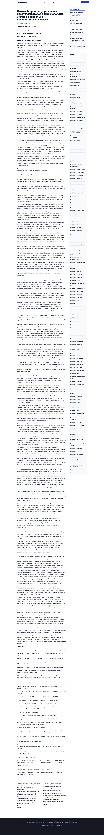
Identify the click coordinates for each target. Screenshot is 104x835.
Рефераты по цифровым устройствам (75, 418)
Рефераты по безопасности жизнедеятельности (76, 121)
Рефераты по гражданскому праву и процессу (76, 165)
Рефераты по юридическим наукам (76, 455)
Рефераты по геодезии (75, 151)
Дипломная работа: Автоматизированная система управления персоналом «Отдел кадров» (53, 803)
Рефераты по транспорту (76, 367)
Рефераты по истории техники (77, 199)
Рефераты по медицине (75, 250)
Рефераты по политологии (76, 297)
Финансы (64, 2)
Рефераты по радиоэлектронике (77, 311)
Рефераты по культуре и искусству (76, 231)
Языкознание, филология (76, 472)
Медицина (52, 2)
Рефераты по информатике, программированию (76, 193)
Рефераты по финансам (75, 399)
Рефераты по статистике (76, 330)
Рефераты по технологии (76, 361)
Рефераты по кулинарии (75, 227)
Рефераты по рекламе (75, 314)
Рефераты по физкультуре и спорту (76, 392)
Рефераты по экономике (76, 430)
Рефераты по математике (76, 247)
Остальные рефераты (75, 82)
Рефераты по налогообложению (77, 288)
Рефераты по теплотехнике (76, 358)
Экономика (71, 2)
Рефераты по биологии (75, 125)
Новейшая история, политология (77, 79)
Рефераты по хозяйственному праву (77, 414)
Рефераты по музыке (75, 280)
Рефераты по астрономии (76, 114)
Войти (78, 2)
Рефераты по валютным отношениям (75, 141)
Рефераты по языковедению (76, 462)
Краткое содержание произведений (75, 75)
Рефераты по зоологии (75, 183)
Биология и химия (74, 64)
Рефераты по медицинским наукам (76, 254)
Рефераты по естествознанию (77, 172)
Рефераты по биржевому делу (77, 128)
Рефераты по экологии (75, 422)
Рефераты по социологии (76, 327)
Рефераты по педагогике (76, 294)
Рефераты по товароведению (77, 364)
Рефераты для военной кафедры (75, 93)
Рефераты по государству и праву (31, 7)
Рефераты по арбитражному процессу (76, 107)
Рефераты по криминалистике (77, 221)
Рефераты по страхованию (76, 333)
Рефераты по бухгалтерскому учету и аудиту (77, 136)
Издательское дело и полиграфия (75, 67)
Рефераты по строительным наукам (76, 337)
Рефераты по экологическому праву (77, 426)
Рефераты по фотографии (76, 407)
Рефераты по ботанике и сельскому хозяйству (76, 132)
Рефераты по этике (74, 451)
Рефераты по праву (74, 300)
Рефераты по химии (74, 410)
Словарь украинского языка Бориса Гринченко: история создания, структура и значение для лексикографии (77, 39)
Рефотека (22, 2)
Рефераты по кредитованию (76, 218)
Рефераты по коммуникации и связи (77, 206)
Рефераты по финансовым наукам (76, 403)
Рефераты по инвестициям (76, 186)
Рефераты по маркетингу (76, 243)
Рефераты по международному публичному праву (77, 258)
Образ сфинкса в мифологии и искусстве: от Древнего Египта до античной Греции (77, 14)
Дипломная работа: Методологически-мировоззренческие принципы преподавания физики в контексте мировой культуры (53, 792)
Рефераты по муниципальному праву (77, 284)
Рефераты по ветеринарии (76, 144)
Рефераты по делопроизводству (77, 169)
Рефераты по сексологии (76, 324)
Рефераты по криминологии (76, 224)
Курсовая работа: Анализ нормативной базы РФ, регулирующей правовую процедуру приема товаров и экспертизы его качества (28, 793)
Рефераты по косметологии (76, 215)
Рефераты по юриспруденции (77, 459)
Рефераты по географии (75, 147)
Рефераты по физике (75, 388)
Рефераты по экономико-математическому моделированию (76, 434)
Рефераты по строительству (76, 341)
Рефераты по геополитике (76, 157)
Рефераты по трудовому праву (77, 370)
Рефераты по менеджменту (76, 271)
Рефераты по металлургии (76, 274)
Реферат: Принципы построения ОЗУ (51, 799)
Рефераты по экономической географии (77, 440)
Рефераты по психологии (76, 308)
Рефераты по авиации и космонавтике (75, 98)
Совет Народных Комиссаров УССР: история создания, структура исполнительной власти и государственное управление (77, 31)
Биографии (37, 2)
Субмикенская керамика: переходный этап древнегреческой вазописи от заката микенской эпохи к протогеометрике (77, 21)
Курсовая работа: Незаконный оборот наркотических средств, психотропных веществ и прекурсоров (26, 802)
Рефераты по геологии (75, 154)
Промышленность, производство (74, 86)
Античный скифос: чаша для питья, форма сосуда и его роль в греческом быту (77, 46)
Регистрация (85, 2)
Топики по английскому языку (77, 469)
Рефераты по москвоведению (77, 277)
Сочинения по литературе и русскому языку (76, 466)
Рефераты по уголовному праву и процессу (77, 377)
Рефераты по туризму (75, 373)
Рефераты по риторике (75, 321)
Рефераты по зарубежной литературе (76, 179)
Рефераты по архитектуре (76, 111)
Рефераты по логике (75, 237)
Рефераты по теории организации (75, 354)
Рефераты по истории (75, 196)
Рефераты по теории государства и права (75, 350)
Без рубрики (73, 57)
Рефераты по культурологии (76, 234)
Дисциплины (45, 2)
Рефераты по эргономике (76, 448)
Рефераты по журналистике (76, 175)
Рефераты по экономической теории (77, 444)
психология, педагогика (75, 89)
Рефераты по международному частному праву (77, 263)
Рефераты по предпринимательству (75, 304)
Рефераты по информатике (76, 189)
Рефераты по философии (76, 396)
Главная (19, 7)
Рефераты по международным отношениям (77, 267)
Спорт (58, 2)
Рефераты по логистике (75, 240)
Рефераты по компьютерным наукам (77, 211)
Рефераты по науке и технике (77, 291)
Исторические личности (75, 71)
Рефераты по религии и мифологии (75, 318)
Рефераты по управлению (76, 381)
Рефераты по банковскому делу (77, 117)
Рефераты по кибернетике (76, 202)
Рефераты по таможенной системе (76, 345)
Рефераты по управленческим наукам (77, 385)
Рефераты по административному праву (76, 103)
